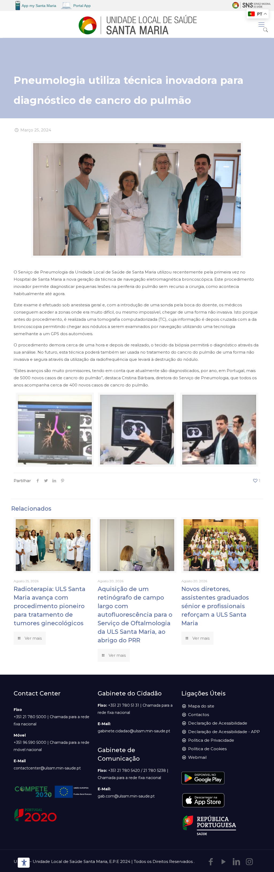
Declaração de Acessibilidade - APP (224, 731)
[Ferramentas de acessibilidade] (23, 863)
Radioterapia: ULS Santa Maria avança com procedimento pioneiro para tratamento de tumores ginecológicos (49, 606)
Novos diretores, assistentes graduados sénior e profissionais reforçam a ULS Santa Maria (215, 606)
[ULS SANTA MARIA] (137, 24)
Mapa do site (201, 706)
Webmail (197, 757)
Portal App (82, 5)
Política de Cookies (207, 748)
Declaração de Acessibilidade (217, 723)
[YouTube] (223, 862)
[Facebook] (210, 862)
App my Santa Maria (39, 5)
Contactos (198, 714)
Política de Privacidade (211, 740)
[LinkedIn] (236, 862)
